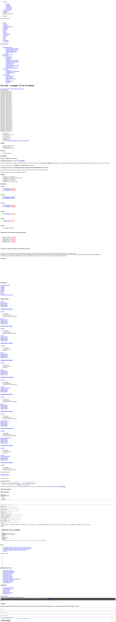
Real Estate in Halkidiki (8, 572)
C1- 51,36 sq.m (6, 205)
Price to (2, 507)
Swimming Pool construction (12, 67)
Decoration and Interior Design (12, 65)
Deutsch (5, 30)
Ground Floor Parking (5, 285)
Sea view (7, 524)
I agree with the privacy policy (7, 617)
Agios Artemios (20, 88)
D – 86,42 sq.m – (7, 213)
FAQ (7, 53)
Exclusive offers (6, 590)
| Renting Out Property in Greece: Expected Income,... (17, 548)
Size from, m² (3, 509)
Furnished (17, 524)
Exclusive (88, 524)
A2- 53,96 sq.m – (7, 189)
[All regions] (8, 534)
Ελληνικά (5, 24)
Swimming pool (32, 524)
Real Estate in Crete (7, 574)
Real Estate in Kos (7, 582)
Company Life (9, 7)
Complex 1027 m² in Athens (7, 377)
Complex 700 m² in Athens (7, 309)
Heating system (24, 524)
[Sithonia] (8, 536)
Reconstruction (9, 58)
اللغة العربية (6, 41)
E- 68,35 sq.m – (6, 220)
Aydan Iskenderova (5, 474)
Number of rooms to (5, 516)
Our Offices (8, 6)
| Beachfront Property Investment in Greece (15, 549)
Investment (5, 69)
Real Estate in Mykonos (8, 580)
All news (5, 551)
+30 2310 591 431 (7, 10)
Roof (2, 292)
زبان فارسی (6, 35)
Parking (12, 524)
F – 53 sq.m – (6, 227)
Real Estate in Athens (7, 570)
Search (2, 525)
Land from (3, 521)
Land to (2, 523)
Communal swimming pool (43, 524)
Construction (6, 55)
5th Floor (2, 290)
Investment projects (10, 72)
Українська (5, 40)
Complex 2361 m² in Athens (7, 428)
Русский (5, 25)
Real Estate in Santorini (8, 581)
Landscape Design (10, 66)
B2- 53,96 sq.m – (7, 198)
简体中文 (5, 29)
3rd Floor (2, 287)
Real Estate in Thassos (8, 577)
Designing (8, 59)
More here (50, 598)
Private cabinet (6, 593)
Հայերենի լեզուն (7, 26)
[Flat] (5, 497)
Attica (5, 88)
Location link (21, 160)
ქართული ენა (6, 34)
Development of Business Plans (12, 71)
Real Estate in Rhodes (8, 576)
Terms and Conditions (8, 592)
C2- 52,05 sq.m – (7, 206)
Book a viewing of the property (28, 483)
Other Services (6, 75)
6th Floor (2, 291)
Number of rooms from (5, 514)
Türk (4, 39)
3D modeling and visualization (12, 60)
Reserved (13, 197)
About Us (8, 4)
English (4, 23)
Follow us (4, 539)
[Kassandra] (8, 535)
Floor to (2, 513)
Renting (7, 79)
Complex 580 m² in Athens (7, 326)
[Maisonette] (5, 499)
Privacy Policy (19, 484)
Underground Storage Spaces (7, 294)
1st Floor (2, 293)
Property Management (10, 78)
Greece (2, 88)
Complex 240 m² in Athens (7, 445)
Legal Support (9, 77)
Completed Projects (10, 63)
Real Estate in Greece (7, 47)
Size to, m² (3, 510)
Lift (2, 524)
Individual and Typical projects (12, 61)
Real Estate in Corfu (7, 575)
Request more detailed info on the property (11, 483)
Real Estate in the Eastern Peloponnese (11, 578)
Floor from (3, 512)
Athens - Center (10, 88)
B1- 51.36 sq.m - (7, 197)
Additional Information (11, 52)
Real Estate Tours (9, 81)
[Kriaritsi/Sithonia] (8, 537)
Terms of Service (25, 484)
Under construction (64, 524)
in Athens (3, 311)
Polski (4, 36)
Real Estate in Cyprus (7, 54)
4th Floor (2, 288)
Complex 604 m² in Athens (7, 360)
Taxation (8, 73)
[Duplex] (5, 498)
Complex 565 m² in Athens (7, 343)
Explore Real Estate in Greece (12, 48)
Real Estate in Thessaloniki (9, 571)
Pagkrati (15, 88)
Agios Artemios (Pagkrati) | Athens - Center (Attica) (18, 140)
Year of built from (4, 517)
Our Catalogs (9, 8)
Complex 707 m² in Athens (7, 462)
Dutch (4, 31)
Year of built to (4, 518)
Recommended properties (8, 587)
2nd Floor (3, 286)
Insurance (8, 82)
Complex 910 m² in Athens (7, 394)
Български (5, 27)
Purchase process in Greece (12, 49)
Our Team (8, 5)
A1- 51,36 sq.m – (7, 188)
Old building (72, 524)
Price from (3, 506)
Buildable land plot (81, 524)
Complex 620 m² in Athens (7, 411)
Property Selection (10, 76)
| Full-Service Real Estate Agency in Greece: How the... (17, 547)
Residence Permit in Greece (12, 50)
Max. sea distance (4, 520)
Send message (62, 486)
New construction (54, 524)
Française (5, 32)
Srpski (4, 37)
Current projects (9, 64)
